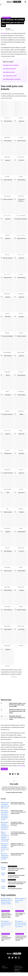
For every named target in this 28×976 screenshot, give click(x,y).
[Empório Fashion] (20, 343)
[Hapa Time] (20, 441)
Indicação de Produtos (18, 970)
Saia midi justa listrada (9, 68)
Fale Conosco (18, 971)
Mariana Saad (7, 528)
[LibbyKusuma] (7, 461)
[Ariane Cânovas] (20, 148)
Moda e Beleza (6, 17)
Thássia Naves (21, 547)
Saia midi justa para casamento (12, 79)
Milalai (20, 430)
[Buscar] (25, 1)
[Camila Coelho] (7, 578)
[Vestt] (7, 500)
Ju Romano (7, 411)
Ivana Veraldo (11, 879)
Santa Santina (7, 645)
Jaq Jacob (21, 117)
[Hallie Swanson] (7, 109)
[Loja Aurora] (20, 500)
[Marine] (7, 382)
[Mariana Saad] (7, 519)
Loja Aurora (20, 508)
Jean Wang (21, 645)
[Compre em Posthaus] (20, 206)
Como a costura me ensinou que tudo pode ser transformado (17, 882)
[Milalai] (20, 421)
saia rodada (22, 765)
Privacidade (5, 967)
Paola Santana (7, 137)
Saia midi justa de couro (9, 75)
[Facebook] (9, 958)
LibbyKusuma (7, 469)
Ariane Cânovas (21, 156)
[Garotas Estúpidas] (7, 343)
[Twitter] (12, 958)
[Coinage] (20, 597)
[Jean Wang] (20, 636)
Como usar (4, 768)
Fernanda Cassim (12, 866)
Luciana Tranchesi (7, 489)
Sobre (3, 966)
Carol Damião (11, 886)
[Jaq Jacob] (20, 109)
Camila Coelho (7, 587)
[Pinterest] (16, 958)
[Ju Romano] (7, 402)
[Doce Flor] (20, 167)
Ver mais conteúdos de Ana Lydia (14, 792)
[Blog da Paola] (7, 285)
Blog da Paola (7, 293)
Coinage (21, 606)
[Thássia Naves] (20, 539)
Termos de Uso (18, 966)
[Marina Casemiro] (7, 265)
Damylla (20, 528)
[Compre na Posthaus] (20, 226)
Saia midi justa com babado (10, 65)
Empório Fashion (20, 352)
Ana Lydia (8, 28)
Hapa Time (21, 450)
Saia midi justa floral (9, 72)
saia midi (4, 33)
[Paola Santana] (7, 128)
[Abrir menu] (3, 2)
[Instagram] (19, 958)
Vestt (7, 508)
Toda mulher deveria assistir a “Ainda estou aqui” (16, 869)
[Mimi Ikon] (7, 324)
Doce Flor (21, 176)
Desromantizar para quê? (15, 888)
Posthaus (23, 215)
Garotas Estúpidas (7, 352)
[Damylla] (20, 519)
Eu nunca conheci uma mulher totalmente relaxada (16, 876)
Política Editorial (19, 967)
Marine (7, 391)
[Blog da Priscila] (20, 246)
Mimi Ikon (7, 332)
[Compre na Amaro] (7, 206)
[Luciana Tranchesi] (7, 480)
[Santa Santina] (7, 636)
